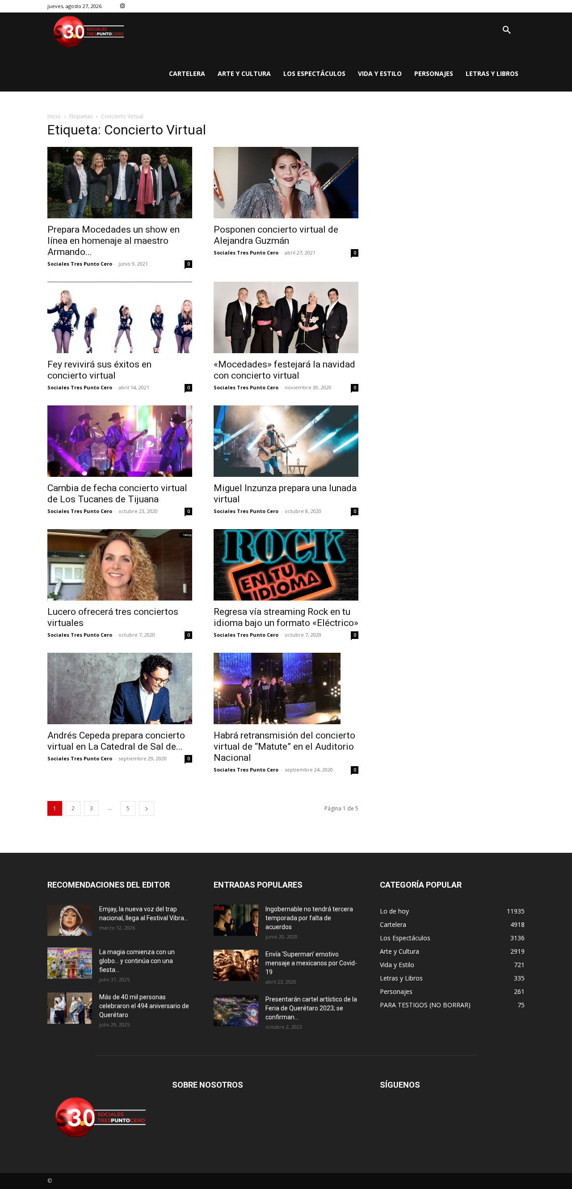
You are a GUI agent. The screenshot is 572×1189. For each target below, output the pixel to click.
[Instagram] (123, 6)
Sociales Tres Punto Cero (79, 263)
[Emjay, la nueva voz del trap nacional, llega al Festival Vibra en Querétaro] (69, 920)
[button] (507, 30)
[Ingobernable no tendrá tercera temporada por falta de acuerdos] (236, 920)
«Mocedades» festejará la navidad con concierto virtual (284, 370)
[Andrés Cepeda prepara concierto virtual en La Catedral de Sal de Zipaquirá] (119, 688)
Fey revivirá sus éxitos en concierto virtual (99, 370)
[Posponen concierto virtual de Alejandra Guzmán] (286, 182)
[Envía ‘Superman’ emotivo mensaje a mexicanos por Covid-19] (236, 965)
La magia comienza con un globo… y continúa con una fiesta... (137, 960)
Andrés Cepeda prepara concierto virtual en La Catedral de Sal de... (116, 741)
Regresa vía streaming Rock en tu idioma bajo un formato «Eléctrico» (286, 617)
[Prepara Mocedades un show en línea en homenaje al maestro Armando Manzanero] (119, 182)
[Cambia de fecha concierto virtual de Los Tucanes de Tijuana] (119, 441)
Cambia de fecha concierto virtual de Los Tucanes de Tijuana (117, 494)
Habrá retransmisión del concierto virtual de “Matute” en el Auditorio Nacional (284, 746)
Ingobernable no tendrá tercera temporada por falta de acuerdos (309, 917)
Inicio (54, 116)
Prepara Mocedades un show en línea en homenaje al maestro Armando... (113, 240)
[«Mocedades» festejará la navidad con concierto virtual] (286, 317)
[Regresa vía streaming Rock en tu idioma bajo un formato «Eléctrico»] (286, 565)
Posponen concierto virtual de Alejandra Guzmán (276, 235)
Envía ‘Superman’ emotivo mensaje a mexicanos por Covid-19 (311, 963)
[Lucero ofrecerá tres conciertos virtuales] (119, 565)
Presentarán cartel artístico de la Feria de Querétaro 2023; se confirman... (311, 1008)
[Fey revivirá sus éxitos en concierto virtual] (119, 317)
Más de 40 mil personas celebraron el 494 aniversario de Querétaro (144, 1005)
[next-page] (146, 808)
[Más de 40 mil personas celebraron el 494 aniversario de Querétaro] (69, 1008)
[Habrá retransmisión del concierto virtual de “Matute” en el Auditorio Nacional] (286, 688)
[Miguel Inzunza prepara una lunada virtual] (286, 441)
